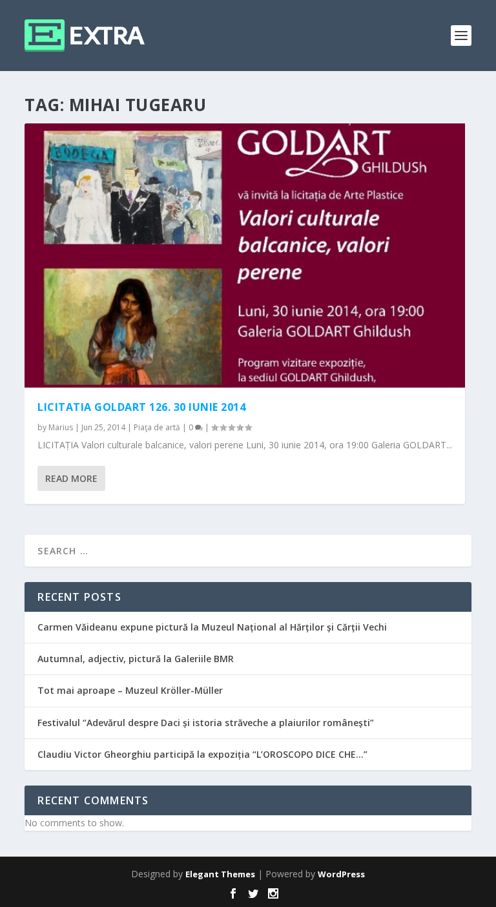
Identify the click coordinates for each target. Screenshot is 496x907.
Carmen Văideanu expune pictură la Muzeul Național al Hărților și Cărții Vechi (212, 627)
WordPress (341, 874)
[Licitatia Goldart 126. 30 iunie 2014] (245, 255)
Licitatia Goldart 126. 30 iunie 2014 (141, 407)
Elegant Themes (220, 874)
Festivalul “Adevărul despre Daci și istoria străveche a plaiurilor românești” (205, 722)
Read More (71, 478)
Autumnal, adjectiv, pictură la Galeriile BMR (135, 658)
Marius (60, 427)
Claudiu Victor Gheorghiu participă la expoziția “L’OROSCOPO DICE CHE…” (202, 754)
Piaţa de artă (157, 427)
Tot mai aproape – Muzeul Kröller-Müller (130, 690)
